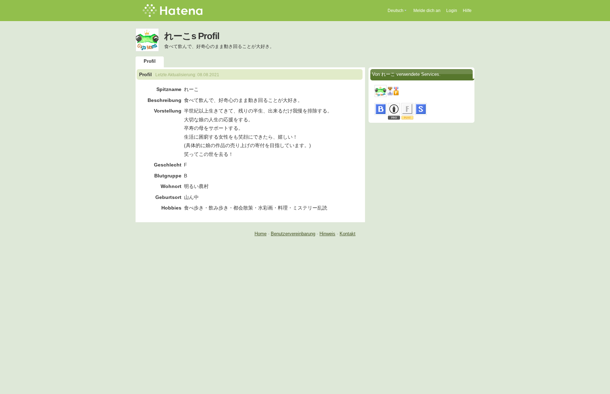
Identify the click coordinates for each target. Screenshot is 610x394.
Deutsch (395, 10)
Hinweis (327, 233)
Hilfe (467, 10)
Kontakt (347, 233)
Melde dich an (427, 10)
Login (451, 10)
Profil (150, 61)
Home (261, 233)
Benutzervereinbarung (293, 233)
